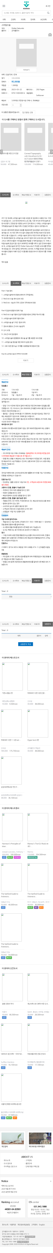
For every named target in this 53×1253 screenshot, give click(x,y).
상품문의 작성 (25, 644)
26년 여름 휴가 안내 (8, 1189)
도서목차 (16, 195)
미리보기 (26, 70)
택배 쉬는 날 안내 (7, 1186)
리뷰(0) (37, 195)
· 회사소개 (6, 1160)
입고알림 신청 (27, 113)
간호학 (13, 20)
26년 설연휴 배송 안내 (9, 1192)
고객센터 (34, 1225)
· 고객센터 (28, 1160)
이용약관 (13, 1225)
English (42, 1225)
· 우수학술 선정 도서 (10, 1167)
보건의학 (43, 20)
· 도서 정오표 (7, 1163)
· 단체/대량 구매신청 (32, 1167)
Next (51, 152)
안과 (15, 75)
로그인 (48, 6)
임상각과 (9, 75)
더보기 (25, 360)
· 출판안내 (28, 1163)
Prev (1, 152)
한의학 (33, 20)
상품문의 (48, 195)
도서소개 (5, 195)
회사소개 (5, 1225)
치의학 (23, 20)
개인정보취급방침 (23, 1225)
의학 (4, 20)
